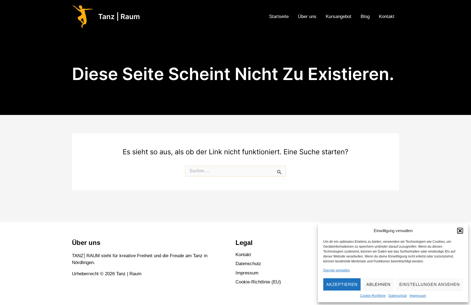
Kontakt (386, 16)
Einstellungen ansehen (429, 284)
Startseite (279, 16)
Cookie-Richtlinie (373, 296)
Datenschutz (397, 296)
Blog (365, 16)
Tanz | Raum (119, 16)
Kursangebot (338, 16)
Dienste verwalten (336, 270)
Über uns (307, 16)
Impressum (418, 296)
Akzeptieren (342, 284)
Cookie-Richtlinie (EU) (258, 282)
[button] (460, 230)
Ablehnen (378, 284)
